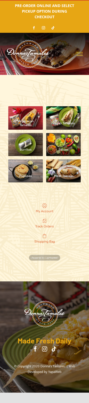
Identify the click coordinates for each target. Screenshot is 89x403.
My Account (44, 211)
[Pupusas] (25, 165)
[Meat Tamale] (63, 165)
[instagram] (44, 349)
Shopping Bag (44, 241)
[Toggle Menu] (79, 54)
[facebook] (35, 349)
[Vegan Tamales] (63, 111)
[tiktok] (54, 349)
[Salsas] (63, 138)
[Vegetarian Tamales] (25, 111)
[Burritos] (25, 138)
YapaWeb (54, 372)
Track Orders (44, 226)
